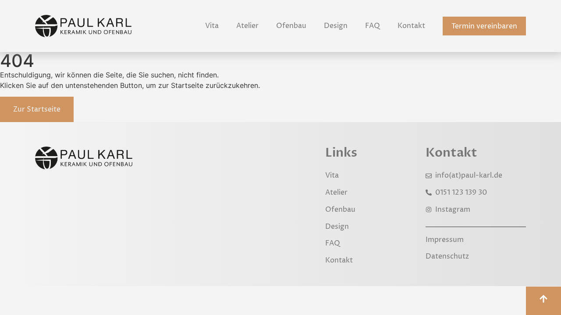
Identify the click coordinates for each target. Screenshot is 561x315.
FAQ (372, 26)
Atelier (247, 26)
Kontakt (411, 26)
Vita (212, 26)
